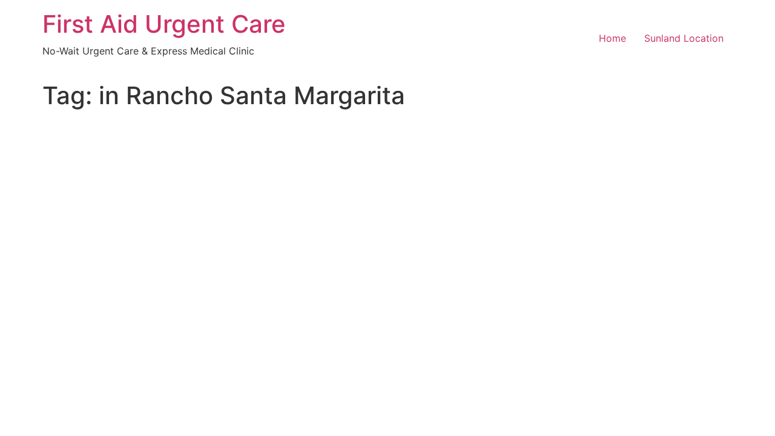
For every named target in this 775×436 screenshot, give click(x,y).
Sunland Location (684, 38)
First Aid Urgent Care (164, 24)
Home (612, 38)
